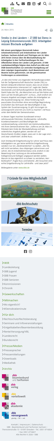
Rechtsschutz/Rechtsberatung (20, 319)
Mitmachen (11, 300)
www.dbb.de (23, 167)
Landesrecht (10, 335)
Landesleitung (11, 267)
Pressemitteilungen (14, 354)
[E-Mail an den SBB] (22, 4)
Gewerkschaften (14, 294)
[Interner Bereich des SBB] (49, 3)
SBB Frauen (10, 275)
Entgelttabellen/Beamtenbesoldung (23, 327)
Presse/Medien (13, 346)
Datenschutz (37, 424)
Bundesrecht (11, 340)
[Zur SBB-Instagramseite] (32, 4)
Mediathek (9, 362)
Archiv (8, 369)
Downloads (10, 358)
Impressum (25, 424)
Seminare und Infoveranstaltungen (23, 323)
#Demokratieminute (15, 308)
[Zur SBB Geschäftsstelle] (17, 4)
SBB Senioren (11, 279)
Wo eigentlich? (12, 304)
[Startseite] (2, 24)
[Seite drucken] (51, 30)
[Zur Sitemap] (11, 4)
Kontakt (14, 424)
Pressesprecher (12, 350)
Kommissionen (12, 284)
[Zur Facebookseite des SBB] (27, 4)
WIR (6, 263)
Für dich (9, 314)
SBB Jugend (10, 271)
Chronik (8, 288)
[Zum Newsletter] (38, 4)
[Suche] (44, 4)
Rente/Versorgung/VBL (16, 331)
